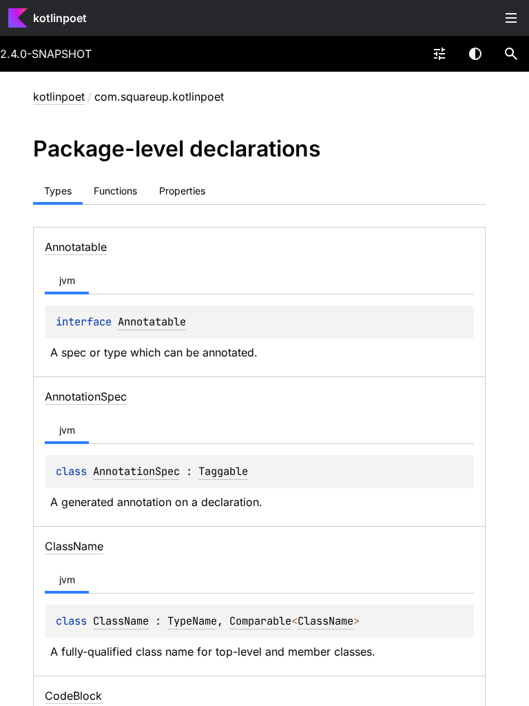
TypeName (192, 621)
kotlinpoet (60, 18)
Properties (182, 190)
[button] (511, 54)
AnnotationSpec (136, 471)
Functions (115, 190)
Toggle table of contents (511, 18)
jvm (67, 280)
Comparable (260, 621)
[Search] (511, 54)
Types (58, 190)
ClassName (121, 621)
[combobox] (439, 54)
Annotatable (152, 321)
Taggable (223, 471)
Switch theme (475, 54)
